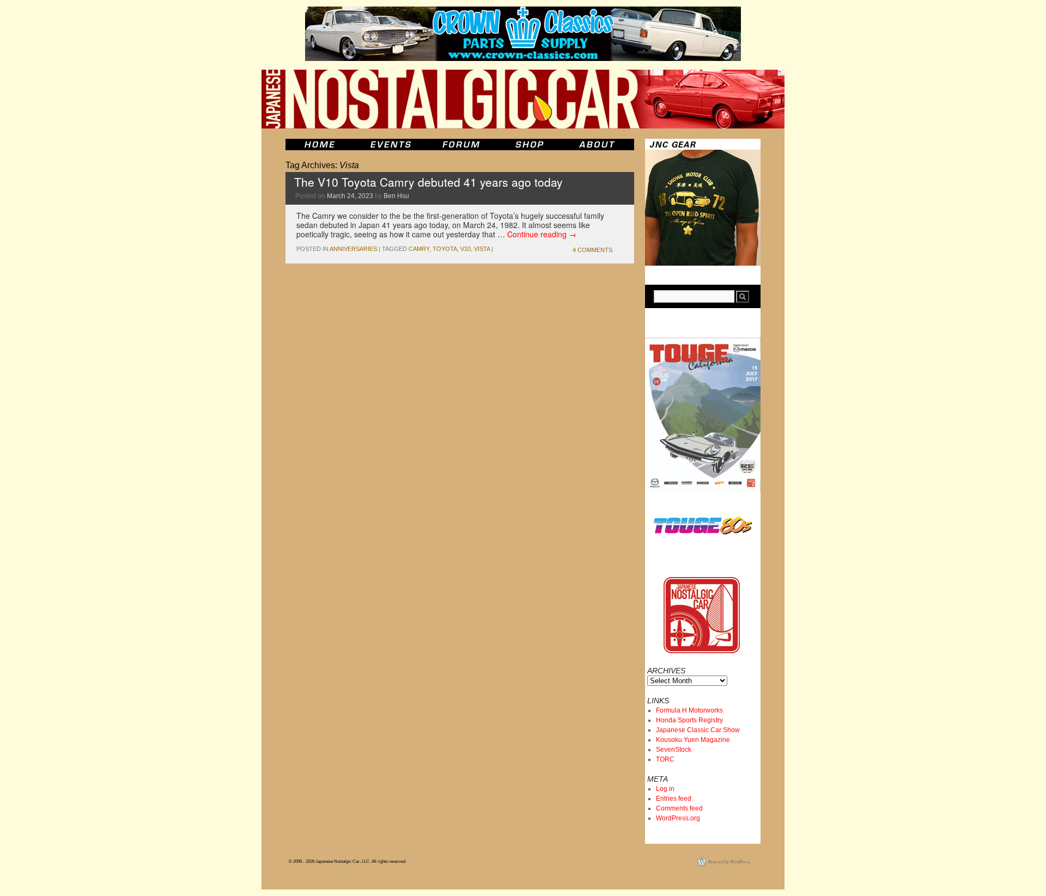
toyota (445, 249)
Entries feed (673, 798)
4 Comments (592, 250)
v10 (465, 249)
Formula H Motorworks (689, 710)
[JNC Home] (319, 144)
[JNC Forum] (462, 144)
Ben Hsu (396, 196)
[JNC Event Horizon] (391, 144)
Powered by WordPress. (729, 861)
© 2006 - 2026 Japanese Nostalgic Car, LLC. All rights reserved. (347, 861)
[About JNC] (598, 144)
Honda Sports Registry (689, 720)
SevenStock (673, 749)
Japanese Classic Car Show (698, 730)
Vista (482, 249)
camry (419, 249)
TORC (665, 759)
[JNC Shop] (529, 144)
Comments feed (679, 808)
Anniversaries (353, 249)
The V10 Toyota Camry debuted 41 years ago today (428, 182)
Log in (665, 789)
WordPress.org (678, 818)
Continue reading (541, 234)
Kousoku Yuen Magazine (693, 740)
